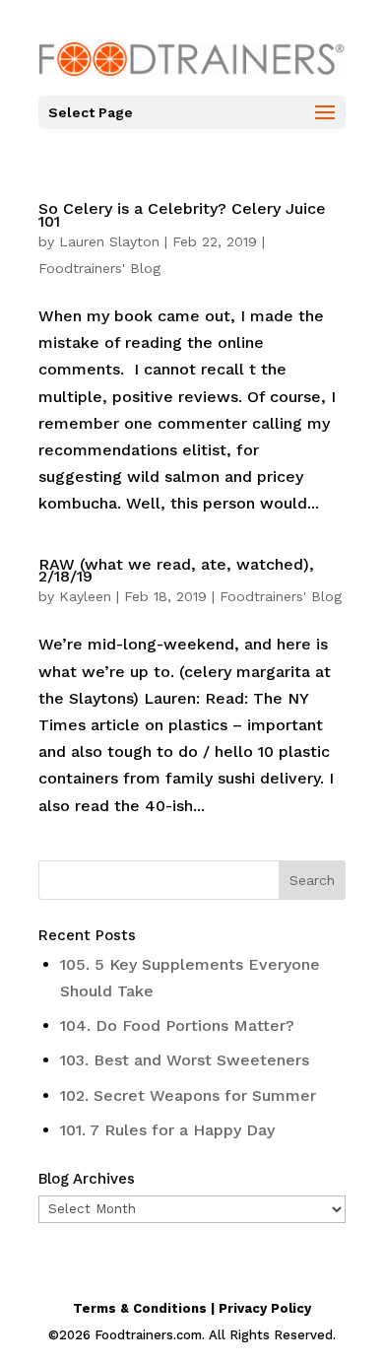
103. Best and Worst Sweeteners (184, 1060)
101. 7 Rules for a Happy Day (167, 1130)
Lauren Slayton (109, 241)
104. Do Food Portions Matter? (177, 1025)
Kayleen (85, 596)
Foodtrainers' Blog (99, 268)
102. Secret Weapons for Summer (188, 1095)
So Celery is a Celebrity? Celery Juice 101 (182, 215)
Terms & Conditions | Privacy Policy (192, 1308)
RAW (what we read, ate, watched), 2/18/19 (176, 570)
